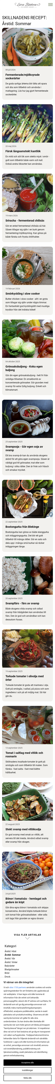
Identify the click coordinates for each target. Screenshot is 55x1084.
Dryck (7, 976)
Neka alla (28, 1078)
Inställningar (27, 1070)
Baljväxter (10, 965)
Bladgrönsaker (12, 969)
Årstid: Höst (10, 951)
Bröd (7, 973)
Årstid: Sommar (13, 955)
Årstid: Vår (10, 958)
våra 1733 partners (17, 987)
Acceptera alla (27, 1062)
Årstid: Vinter (11, 962)
